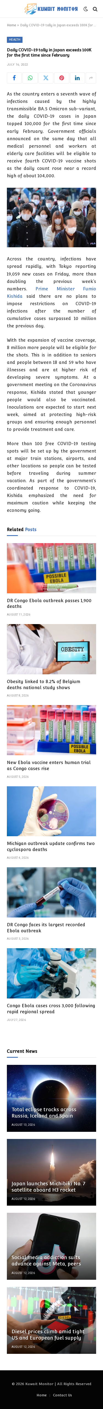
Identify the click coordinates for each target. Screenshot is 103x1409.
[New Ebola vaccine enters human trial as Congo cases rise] (51, 730)
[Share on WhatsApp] (30, 77)
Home (11, 25)
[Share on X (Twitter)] (45, 77)
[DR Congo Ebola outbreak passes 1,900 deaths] (51, 568)
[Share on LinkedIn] (77, 77)
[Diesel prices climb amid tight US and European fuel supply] (51, 1320)
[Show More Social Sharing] (91, 77)
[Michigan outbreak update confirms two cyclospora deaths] (51, 811)
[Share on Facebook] (14, 77)
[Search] (95, 9)
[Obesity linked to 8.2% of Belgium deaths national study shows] (51, 649)
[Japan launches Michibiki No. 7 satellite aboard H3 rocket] (51, 1172)
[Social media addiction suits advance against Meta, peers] (51, 1246)
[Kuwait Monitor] (51, 9)
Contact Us (62, 1395)
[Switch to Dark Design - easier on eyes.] (85, 9)
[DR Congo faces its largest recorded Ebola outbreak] (51, 892)
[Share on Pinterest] (61, 77)
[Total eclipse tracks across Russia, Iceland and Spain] (51, 1098)
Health (14, 39)
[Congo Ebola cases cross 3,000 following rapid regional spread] (51, 973)
